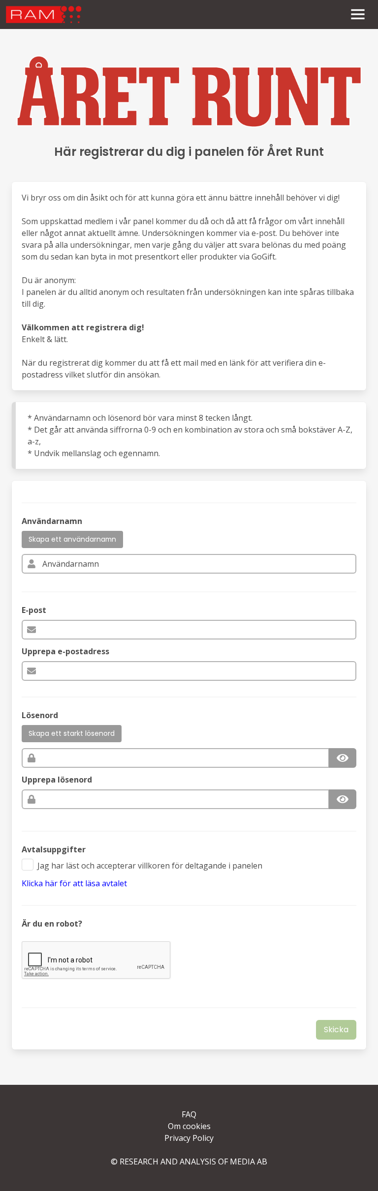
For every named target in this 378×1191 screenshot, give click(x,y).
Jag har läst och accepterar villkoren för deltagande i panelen (149, 865)
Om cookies (189, 1126)
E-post (34, 610)
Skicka (336, 1029)
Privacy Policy (189, 1138)
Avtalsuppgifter (54, 849)
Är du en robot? (52, 923)
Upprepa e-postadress (65, 651)
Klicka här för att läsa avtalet (74, 883)
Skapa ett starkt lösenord (72, 733)
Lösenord (40, 715)
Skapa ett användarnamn (72, 539)
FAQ (189, 1114)
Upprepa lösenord (57, 779)
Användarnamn (52, 521)
